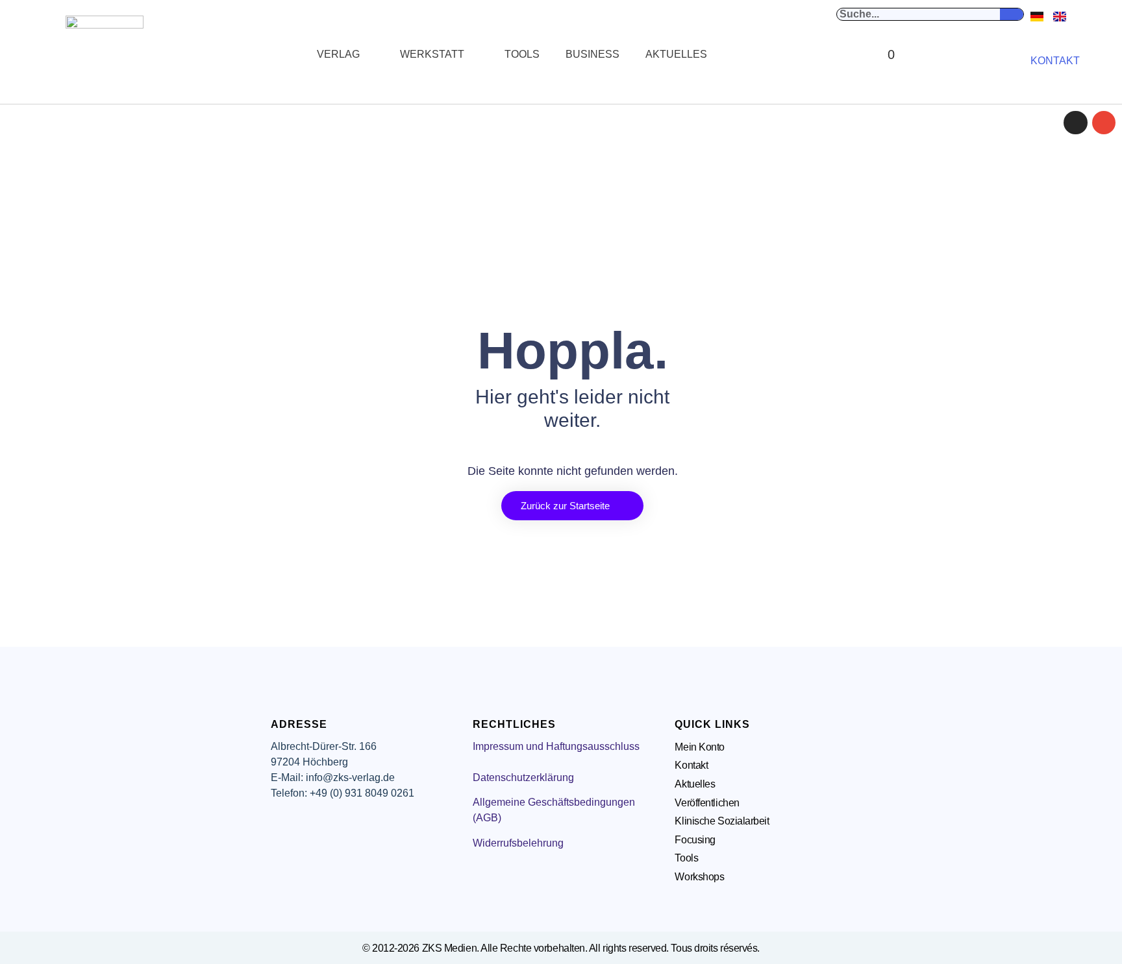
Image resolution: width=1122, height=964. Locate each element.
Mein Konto (700, 747)
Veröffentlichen (707, 802)
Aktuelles (676, 54)
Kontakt (691, 765)
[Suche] (1011, 14)
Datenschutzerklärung (523, 777)
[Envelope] (1104, 122)
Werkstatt (432, 54)
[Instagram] (1075, 122)
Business (592, 54)
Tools (522, 54)
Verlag (338, 54)
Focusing (695, 839)
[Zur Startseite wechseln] (104, 54)
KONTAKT (1055, 60)
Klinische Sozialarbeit (722, 820)
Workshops (699, 876)
